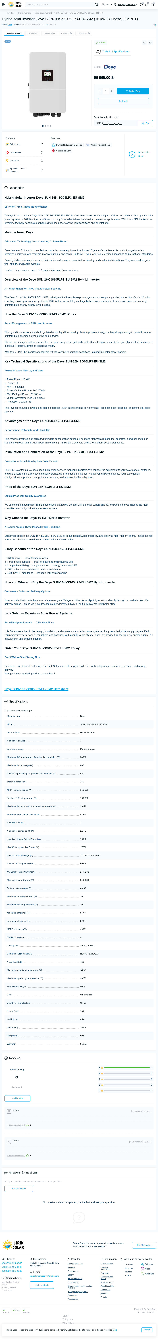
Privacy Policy (106, 1282)
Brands (104, 1297)
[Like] (27, 1125)
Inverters (10, 13)
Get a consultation (11, 1234)
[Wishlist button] (144, 42)
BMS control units (75, 1279)
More (115, 1330)
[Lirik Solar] (26, 1245)
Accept (147, 1330)
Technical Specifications (115, 51)
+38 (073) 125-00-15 (12, 1267)
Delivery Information (105, 1268)
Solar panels (73, 1271)
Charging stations (75, 1264)
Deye (10, 25)
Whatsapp (149, 1274)
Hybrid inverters (24, 13)
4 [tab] (50, 126)
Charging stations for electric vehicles (80, 1287)
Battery (71, 1275)
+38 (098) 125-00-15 (12, 1263)
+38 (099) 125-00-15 (12, 1271)
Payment (104, 1273)
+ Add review (17, 1098)
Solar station (73, 1282)
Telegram (149, 1264)
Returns (104, 1293)
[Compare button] (150, 42)
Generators (72, 1295)
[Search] (96, 4)
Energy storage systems (78, 1292)
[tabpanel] (46, 83)
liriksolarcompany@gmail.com (44, 1276)
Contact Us (105, 1290)
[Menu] (3, 4)
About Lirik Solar (108, 1286)
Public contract (107, 1264)
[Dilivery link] (42, 144)
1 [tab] (43, 126)
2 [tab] (45, 126)
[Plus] (111, 91)
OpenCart (151, 1309)
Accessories (73, 1299)
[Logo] (15, 4)
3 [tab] (48, 126)
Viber (147, 1269)
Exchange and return (107, 1278)
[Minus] (100, 91)
